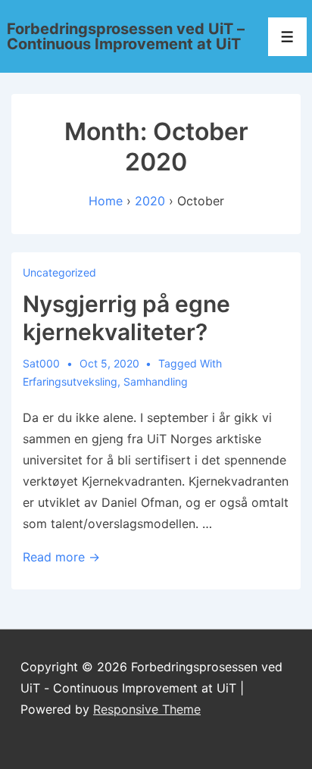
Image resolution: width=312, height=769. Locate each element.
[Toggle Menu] (287, 36)
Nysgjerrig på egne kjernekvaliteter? (126, 318)
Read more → (61, 556)
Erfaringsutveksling (70, 381)
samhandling (155, 381)
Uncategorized (59, 272)
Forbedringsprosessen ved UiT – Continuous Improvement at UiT (126, 36)
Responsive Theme (147, 709)
